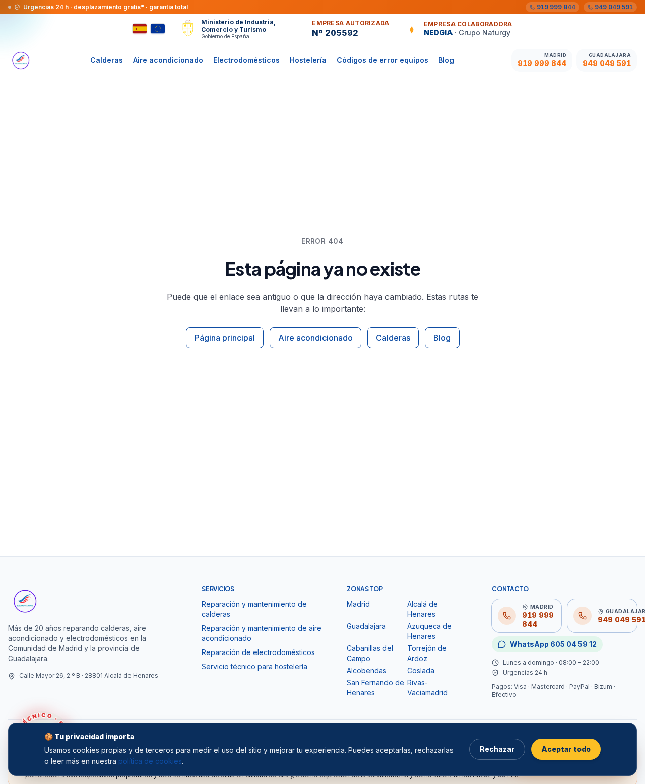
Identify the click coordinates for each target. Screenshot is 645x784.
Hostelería (308, 60)
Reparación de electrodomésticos (258, 652)
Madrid (358, 604)
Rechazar (497, 749)
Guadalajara (366, 626)
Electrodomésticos (246, 60)
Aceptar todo (566, 749)
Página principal (225, 338)
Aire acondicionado (168, 60)
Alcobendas (366, 670)
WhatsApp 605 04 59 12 (553, 644)
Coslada (420, 670)
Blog (446, 60)
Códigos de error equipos (382, 60)
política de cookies (150, 761)
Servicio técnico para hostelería (254, 666)
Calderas (106, 60)
